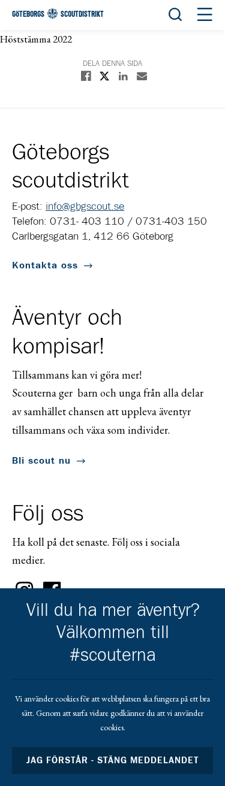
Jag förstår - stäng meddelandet (112, 760)
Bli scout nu (41, 460)
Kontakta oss (45, 265)
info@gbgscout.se (85, 206)
